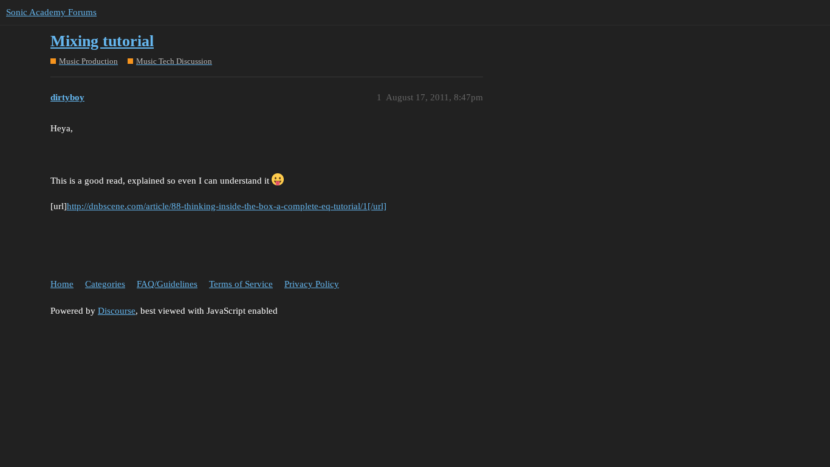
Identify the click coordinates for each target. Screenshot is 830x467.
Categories (105, 284)
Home (62, 284)
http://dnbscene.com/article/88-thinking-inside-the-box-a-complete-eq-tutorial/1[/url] (226, 206)
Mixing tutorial (102, 41)
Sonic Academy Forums (51, 12)
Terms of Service (241, 284)
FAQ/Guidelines (167, 284)
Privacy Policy (311, 284)
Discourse (116, 311)
